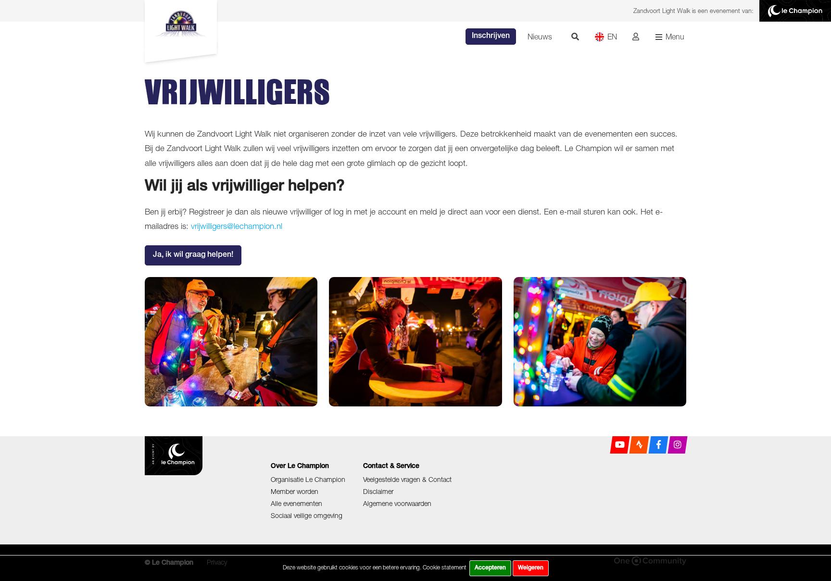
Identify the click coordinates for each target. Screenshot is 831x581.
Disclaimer (378, 491)
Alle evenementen (296, 503)
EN (612, 36)
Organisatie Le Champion (308, 479)
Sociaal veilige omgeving (306, 515)
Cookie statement (444, 567)
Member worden (294, 491)
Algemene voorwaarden (397, 503)
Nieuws (540, 36)
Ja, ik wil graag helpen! (193, 255)
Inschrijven (491, 36)
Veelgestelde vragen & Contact (407, 479)
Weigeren (530, 568)
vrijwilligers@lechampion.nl (236, 226)
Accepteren (490, 568)
